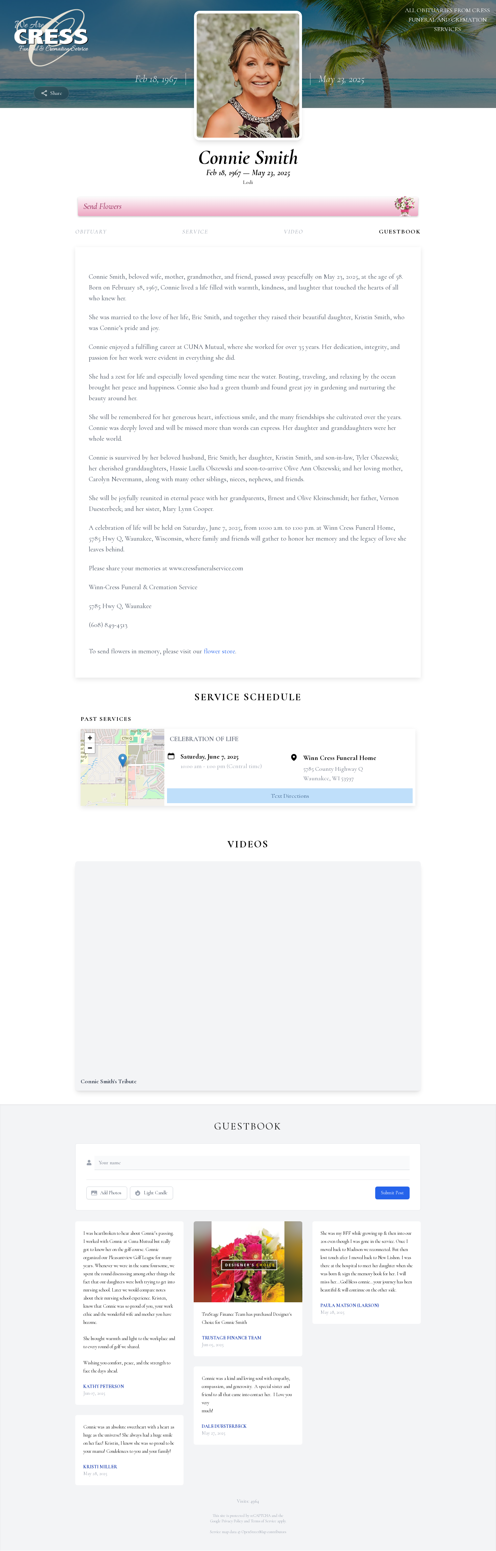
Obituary (91, 231)
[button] (122, 760)
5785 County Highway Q (333, 768)
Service (195, 231)
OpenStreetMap (254, 1531)
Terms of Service (263, 1521)
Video (293, 231)
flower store (219, 651)
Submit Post (392, 1193)
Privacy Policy (232, 1521)
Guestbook (400, 231)
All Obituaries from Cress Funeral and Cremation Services (447, 19)
